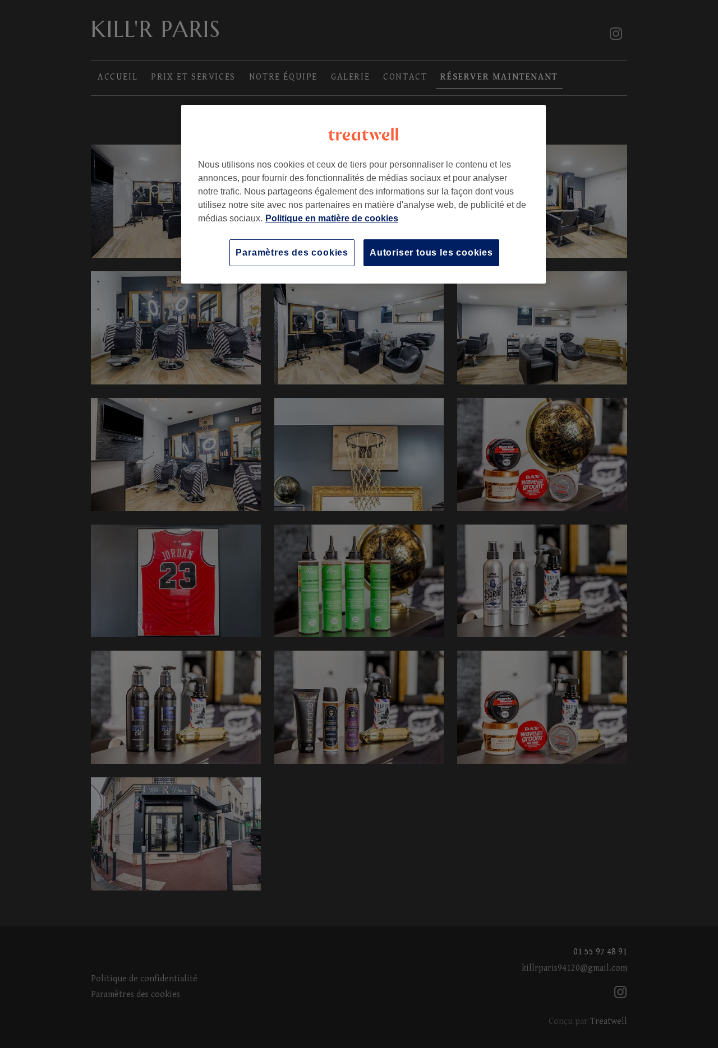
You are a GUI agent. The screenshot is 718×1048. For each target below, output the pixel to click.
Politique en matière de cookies (331, 218)
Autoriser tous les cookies (431, 252)
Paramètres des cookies (292, 252)
